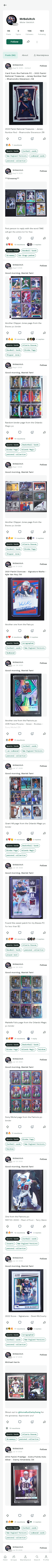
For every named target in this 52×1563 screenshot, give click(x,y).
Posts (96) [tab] (10, 55)
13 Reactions (19, 245)
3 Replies (40, 538)
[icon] (7, 138)
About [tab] (25, 55)
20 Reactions (19, 939)
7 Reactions (17, 145)
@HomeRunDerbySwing (29, 1412)
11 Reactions (19, 740)
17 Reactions (19, 1329)
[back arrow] (5, 5)
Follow (14, 41)
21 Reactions (19, 1039)
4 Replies (40, 339)
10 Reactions (19, 439)
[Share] (28, 41)
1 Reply (34, 1039)
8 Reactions (17, 637)
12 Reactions (19, 1233)
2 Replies (37, 245)
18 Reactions (19, 339)
